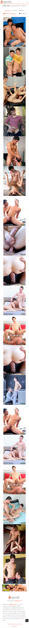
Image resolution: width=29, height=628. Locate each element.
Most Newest (7, 10)
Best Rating (14, 10)
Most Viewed (21, 10)
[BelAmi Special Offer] (14, 591)
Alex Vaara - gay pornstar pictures (15, 624)
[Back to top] (26, 620)
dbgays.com (18, 600)
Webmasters (14, 626)
